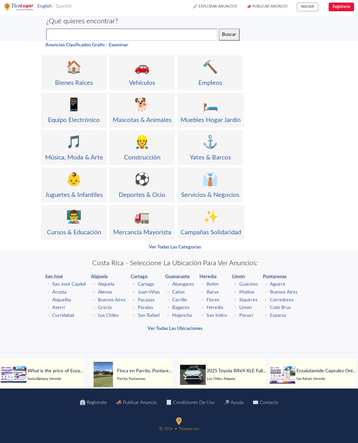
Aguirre (277, 284)
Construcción (142, 157)
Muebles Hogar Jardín (211, 120)
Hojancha (182, 315)
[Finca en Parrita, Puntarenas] (103, 375)
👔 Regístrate (93, 402)
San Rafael (149, 315)
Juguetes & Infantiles (74, 195)
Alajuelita (61, 300)
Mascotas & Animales (142, 120)
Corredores (282, 300)
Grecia (105, 307)
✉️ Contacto (265, 402)
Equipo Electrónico (74, 120)
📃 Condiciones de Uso (190, 402)
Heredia (215, 307)
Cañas (178, 292)
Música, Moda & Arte (74, 157)
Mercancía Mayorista (142, 232)
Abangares (183, 284)
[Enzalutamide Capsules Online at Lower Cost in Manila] (282, 375)
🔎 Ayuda (233, 402)
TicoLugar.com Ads (24, 7)
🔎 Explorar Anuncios (215, 6)
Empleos (210, 83)
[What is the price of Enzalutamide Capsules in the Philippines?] (13, 375)
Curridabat (63, 315)
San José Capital (69, 284)
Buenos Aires (112, 300)
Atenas (105, 292)
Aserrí (58, 307)
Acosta (59, 292)
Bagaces (180, 307)
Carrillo (179, 300)
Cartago (146, 284)
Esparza (278, 315)
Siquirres (248, 300)
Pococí (246, 315)
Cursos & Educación (74, 232)
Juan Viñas (149, 292)
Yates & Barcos (210, 157)
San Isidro (217, 315)
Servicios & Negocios (210, 195)
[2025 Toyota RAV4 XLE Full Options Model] (193, 375)
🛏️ (211, 104)
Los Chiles (108, 315)
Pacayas (146, 300)
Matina (246, 292)
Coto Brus (280, 307)
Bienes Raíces (74, 83)
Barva (213, 292)
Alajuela (106, 284)
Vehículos (142, 83)
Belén (213, 284)
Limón (245, 307)
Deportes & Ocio (142, 195)
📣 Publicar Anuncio (267, 6)
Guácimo (248, 284)
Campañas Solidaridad (211, 232)
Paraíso (145, 307)
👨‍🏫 (74, 217)
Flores (213, 300)
